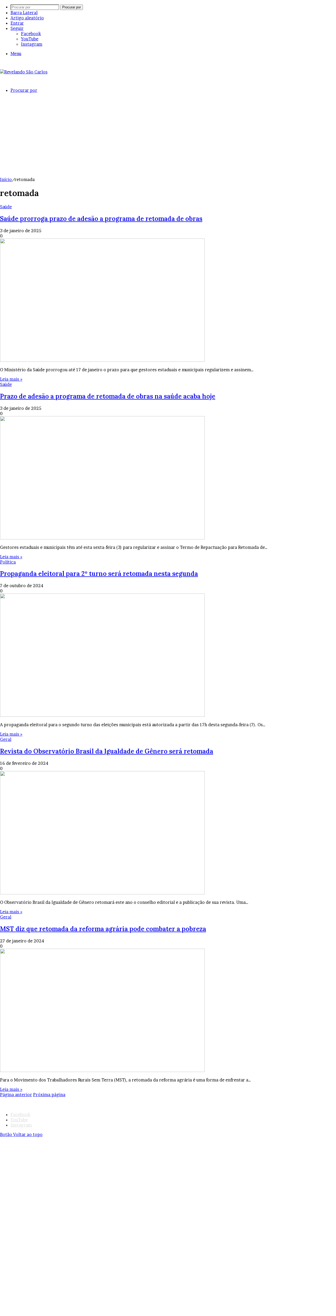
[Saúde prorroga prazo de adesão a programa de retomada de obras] (102, 360)
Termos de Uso (121, 1099)
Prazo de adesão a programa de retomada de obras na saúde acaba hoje (107, 396)
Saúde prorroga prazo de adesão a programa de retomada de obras (101, 219)
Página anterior (16, 1094)
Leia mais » (11, 379)
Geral (5, 739)
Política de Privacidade (163, 1099)
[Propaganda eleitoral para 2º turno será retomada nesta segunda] (102, 715)
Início (6, 179)
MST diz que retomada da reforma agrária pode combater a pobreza (103, 929)
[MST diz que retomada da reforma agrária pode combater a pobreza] (102, 1070)
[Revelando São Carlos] (24, 72)
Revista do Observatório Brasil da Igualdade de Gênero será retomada (106, 751)
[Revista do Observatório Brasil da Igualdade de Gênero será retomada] (102, 892)
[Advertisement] (168, 137)
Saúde (6, 206)
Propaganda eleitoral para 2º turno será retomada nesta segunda (99, 574)
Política (8, 562)
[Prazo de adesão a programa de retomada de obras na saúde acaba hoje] (102, 537)
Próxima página (49, 1094)
